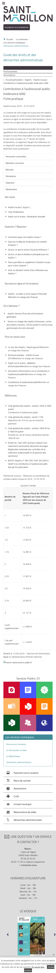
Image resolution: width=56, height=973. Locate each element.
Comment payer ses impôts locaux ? (24, 237)
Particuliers (8, 67)
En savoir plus (38, 967)
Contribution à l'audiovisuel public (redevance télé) (25, 83)
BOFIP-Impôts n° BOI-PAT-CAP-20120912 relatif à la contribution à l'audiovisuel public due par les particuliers (28, 464)
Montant (10, 169)
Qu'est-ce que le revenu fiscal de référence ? (28, 249)
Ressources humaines (16, 744)
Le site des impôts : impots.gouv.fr (24, 347)
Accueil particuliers (14, 79)
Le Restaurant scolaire (16, 750)
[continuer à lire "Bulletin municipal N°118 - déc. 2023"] (31, 936)
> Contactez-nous (28, 865)
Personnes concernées (16, 156)
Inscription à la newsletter (17, 27)
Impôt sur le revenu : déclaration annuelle (26, 216)
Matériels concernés (15, 163)
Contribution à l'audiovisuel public (23, 382)
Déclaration (11, 176)
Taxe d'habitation (16, 212)
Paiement (10, 182)
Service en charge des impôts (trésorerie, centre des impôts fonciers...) (29, 325)
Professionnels (10, 71)
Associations (9, 75)
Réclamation (11, 189)
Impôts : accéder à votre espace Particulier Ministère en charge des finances (27, 295)
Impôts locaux (39, 79)
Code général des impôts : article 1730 (25, 417)
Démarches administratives (18, 762)
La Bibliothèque (13, 756)
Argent (28, 79)
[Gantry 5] (28, 13)
